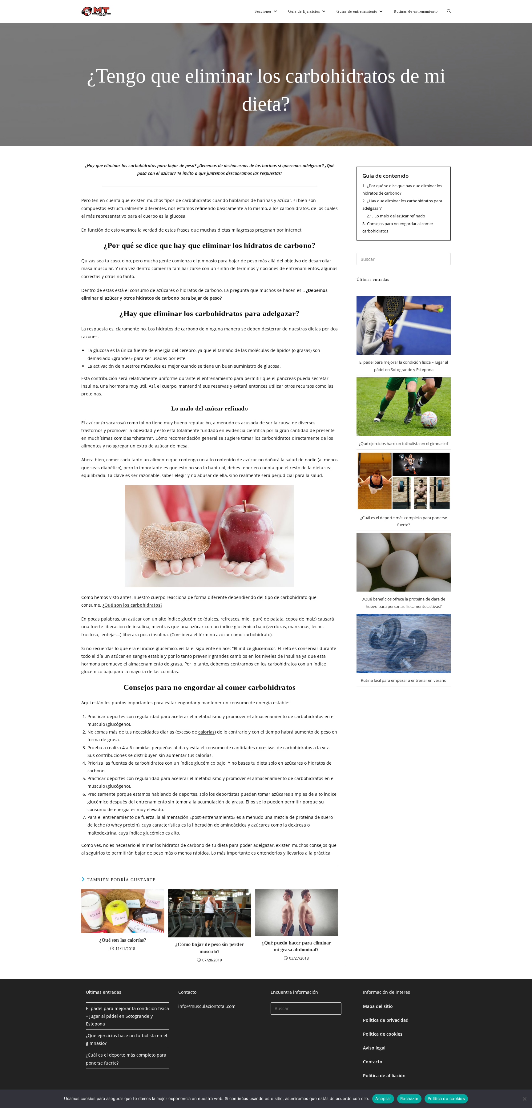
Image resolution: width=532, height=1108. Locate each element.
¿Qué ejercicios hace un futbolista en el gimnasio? (404, 443)
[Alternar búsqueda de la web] (448, 11)
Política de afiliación (384, 1075)
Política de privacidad (386, 1020)
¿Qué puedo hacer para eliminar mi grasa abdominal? (296, 946)
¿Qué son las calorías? (122, 940)
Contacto (372, 1062)
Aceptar (383, 1098)
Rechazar (409, 1098)
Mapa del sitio (378, 1006)
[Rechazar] (524, 1099)
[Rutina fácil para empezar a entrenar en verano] (404, 643)
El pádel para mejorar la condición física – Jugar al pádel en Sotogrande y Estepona (127, 1016)
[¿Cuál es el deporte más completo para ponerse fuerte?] (404, 480)
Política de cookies (382, 1034)
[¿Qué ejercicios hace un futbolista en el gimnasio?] (404, 406)
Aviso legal (374, 1048)
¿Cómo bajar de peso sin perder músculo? (209, 948)
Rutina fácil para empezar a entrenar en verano (403, 680)
